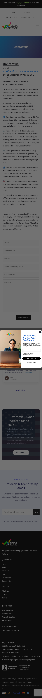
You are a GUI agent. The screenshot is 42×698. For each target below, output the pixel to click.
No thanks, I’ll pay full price (31, 362)
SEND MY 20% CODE (31, 358)
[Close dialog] (40, 332)
